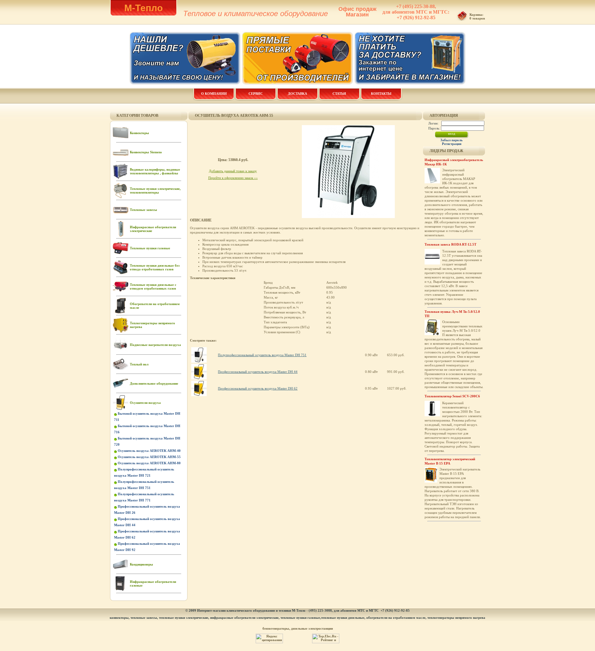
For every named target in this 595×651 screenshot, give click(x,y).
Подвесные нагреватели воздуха (155, 345)
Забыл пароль (451, 140)
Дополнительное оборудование (154, 383)
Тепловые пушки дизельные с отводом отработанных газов (153, 286)
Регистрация (451, 144)
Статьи (339, 93)
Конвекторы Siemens (146, 152)
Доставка (297, 93)
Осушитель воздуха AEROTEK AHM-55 (149, 457)
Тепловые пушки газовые (150, 248)
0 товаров (477, 18)
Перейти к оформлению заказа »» (233, 178)
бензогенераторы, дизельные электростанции (297, 628)
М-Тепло (143, 8)
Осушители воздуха (145, 402)
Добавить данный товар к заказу (233, 171)
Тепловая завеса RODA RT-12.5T (450, 244)
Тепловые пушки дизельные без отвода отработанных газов (154, 267)
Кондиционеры (141, 564)
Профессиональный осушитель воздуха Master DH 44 (258, 372)
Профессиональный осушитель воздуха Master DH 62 (258, 388)
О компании (214, 93)
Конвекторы (139, 133)
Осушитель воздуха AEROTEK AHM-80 (149, 463)
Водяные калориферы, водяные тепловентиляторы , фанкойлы (155, 171)
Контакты (381, 93)
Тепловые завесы (143, 210)
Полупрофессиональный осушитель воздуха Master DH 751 (262, 355)
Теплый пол (139, 364)
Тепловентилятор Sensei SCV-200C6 (452, 396)
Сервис (256, 93)
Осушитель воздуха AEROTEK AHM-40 (149, 450)
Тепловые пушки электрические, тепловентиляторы (155, 190)
